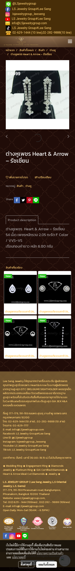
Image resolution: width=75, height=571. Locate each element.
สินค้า (20, 186)
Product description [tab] (22, 220)
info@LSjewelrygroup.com (29, 23)
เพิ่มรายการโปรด (18, 177)
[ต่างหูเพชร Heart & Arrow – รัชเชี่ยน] (37, 94)
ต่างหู (28, 186)
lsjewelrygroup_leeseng (28, 14)
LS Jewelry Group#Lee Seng (31, 9)
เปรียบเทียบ (44, 177)
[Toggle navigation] (70, 41)
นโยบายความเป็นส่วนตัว (50, 553)
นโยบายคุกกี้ (19, 557)
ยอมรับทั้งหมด (46, 564)
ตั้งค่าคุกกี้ (26, 564)
